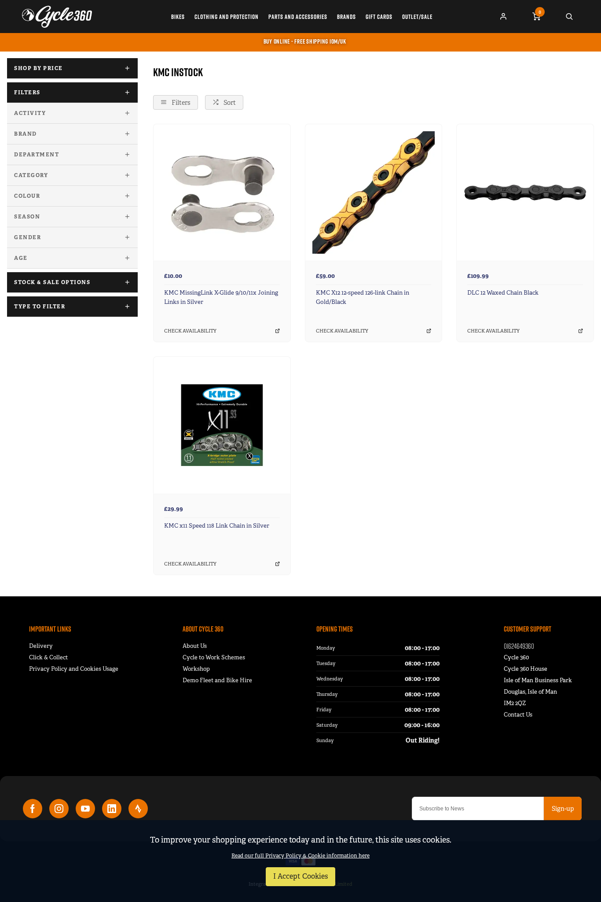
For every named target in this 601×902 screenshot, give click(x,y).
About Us (195, 646)
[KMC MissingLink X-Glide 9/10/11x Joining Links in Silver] (221, 192)
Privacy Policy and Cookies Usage (73, 669)
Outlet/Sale (417, 17)
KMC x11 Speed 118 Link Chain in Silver (216, 525)
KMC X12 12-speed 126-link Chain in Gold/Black (362, 297)
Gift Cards (379, 17)
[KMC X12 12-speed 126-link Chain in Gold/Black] (373, 192)
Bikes (178, 17)
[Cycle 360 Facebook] (32, 808)
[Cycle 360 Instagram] (59, 808)
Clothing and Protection (226, 17)
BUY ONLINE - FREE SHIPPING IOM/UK (305, 41)
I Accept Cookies (300, 876)
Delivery (41, 646)
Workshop (196, 669)
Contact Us (518, 714)
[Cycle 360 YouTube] (85, 808)
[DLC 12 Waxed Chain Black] (525, 192)
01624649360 (519, 646)
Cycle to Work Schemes (214, 657)
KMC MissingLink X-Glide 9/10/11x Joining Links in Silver (221, 297)
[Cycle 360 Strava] (138, 808)
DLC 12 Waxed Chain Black (503, 292)
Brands (346, 17)
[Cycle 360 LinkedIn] (111, 808)
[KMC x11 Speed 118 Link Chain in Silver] (221, 424)
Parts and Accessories (297, 17)
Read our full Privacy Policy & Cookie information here (300, 855)
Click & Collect (48, 657)
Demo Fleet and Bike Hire (217, 680)
